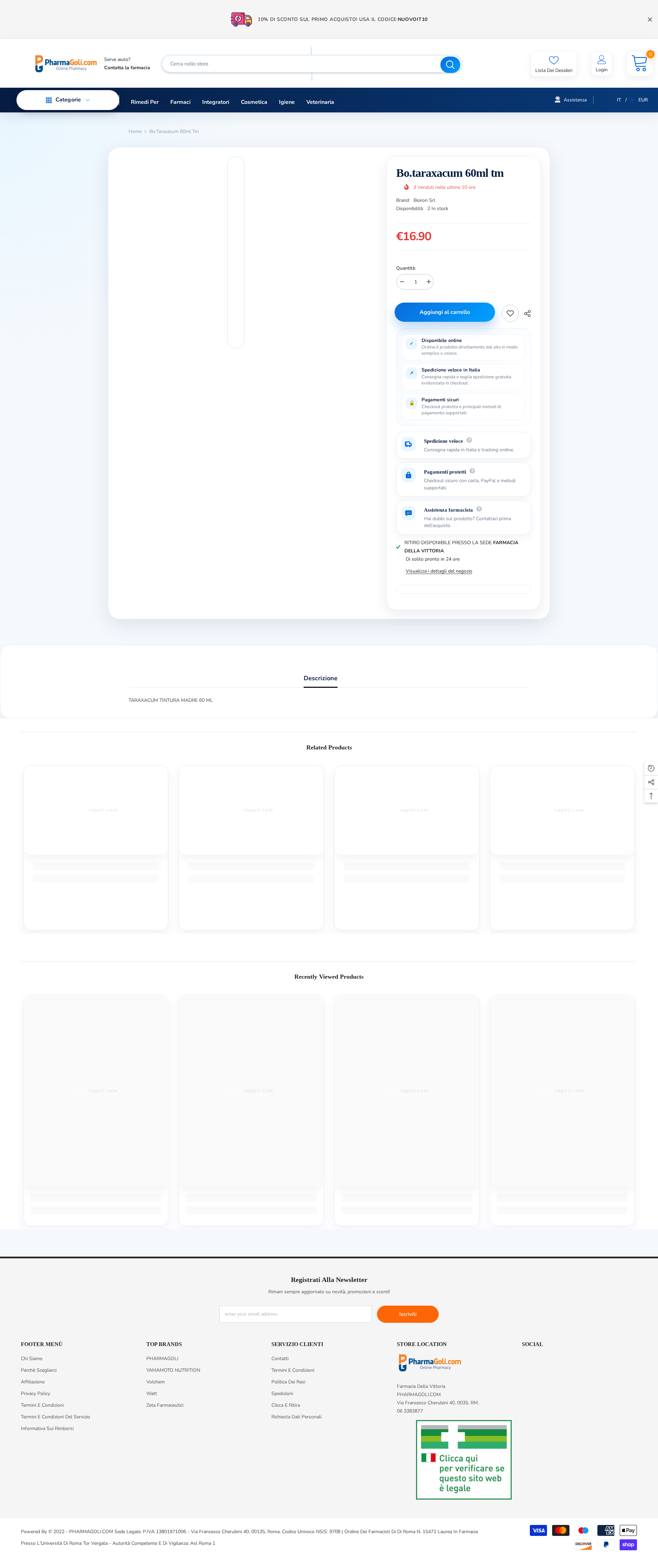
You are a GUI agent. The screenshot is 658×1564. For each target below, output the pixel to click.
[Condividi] (525, 313)
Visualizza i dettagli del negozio (439, 571)
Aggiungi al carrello (446, 312)
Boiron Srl (424, 200)
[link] (96, 866)
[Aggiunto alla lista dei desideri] (510, 313)
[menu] (49, 100)
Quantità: (406, 268)
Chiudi (650, 20)
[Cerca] (311, 64)
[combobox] (301, 64)
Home (135, 131)
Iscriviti (408, 1314)
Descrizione (321, 678)
